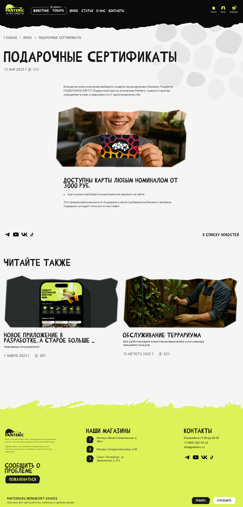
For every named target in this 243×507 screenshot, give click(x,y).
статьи (87, 11)
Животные (41, 11)
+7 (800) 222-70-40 (196, 442)
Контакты (116, 11)
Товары (58, 10)
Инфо (74, 11)
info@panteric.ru (194, 447)
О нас (101, 11)
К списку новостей (221, 235)
